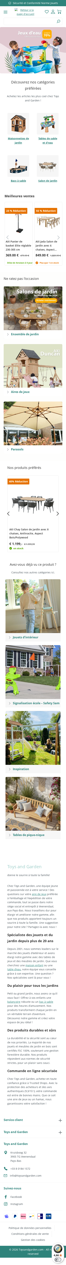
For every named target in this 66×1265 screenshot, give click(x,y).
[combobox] (29, 21)
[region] (33, 50)
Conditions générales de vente (30, 1234)
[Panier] (59, 12)
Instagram (16, 1204)
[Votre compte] (53, 12)
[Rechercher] (58, 21)
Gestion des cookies (33, 1240)
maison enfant (34, 965)
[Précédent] (8, 514)
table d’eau (14, 969)
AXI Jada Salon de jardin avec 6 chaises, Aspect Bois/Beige (46, 245)
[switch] (58, 1260)
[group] (18, 233)
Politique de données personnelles (30, 1228)
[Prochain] (57, 514)
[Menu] (5, 12)
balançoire (13, 1001)
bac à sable (46, 1001)
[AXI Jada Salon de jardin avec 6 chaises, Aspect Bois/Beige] (48, 221)
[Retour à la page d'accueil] (25, 12)
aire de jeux (39, 894)
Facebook (16, 1197)
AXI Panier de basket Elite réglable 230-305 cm (18, 245)
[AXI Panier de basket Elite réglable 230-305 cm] (19, 221)
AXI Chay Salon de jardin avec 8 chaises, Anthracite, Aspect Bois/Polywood (29, 533)
